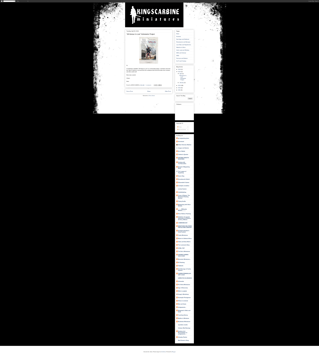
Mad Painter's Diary (183, 340)
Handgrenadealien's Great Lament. (183, 231)
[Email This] (154, 85)
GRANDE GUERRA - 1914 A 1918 (183, 255)
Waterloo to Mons (181, 47)
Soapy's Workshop (183, 294)
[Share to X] (158, 85)
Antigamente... (182, 307)
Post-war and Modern (182, 58)
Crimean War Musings (184, 328)
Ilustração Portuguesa (184, 297)
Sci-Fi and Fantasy (181, 61)
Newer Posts (129, 91)
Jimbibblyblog (182, 192)
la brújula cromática (183, 185)
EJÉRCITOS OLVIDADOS (185, 278)
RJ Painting (181, 262)
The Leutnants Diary (184, 245)
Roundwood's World (184, 179)
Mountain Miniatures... (184, 259)
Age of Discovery (183, 287)
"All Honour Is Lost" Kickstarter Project (140, 34)
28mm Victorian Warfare (184, 144)
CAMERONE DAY (182, 222)
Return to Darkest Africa (185, 238)
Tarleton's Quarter (183, 154)
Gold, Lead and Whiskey (182, 50)
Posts (180, 127)
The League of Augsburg (182, 172)
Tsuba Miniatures (183, 235)
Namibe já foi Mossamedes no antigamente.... (182, 333)
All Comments (182, 129)
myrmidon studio (183, 324)
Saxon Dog (181, 176)
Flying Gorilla (182, 201)
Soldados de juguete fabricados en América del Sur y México (184, 218)
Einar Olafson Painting (184, 213)
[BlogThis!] (156, 85)
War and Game (182, 304)
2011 (179, 90)
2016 (179, 69)
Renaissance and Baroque (183, 42)
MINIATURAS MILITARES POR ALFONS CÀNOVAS (185, 226)
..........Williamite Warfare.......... (182, 209)
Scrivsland (181, 141)
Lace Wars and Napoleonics (183, 44)
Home (149, 91)
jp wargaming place (183, 138)
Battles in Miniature (183, 318)
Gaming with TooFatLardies (182, 163)
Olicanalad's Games (183, 182)
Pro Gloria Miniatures (184, 284)
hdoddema (163, 351)
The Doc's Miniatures (184, 251)
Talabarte (180, 265)
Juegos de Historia (183, 148)
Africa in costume (183, 300)
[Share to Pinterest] (161, 85)
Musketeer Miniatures (184, 321)
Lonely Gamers (182, 189)
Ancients (178, 36)
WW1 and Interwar (181, 53)
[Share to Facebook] (159, 85)
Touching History (183, 315)
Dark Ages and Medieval (182, 39)
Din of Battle (181, 151)
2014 (179, 71)
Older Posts (168, 91)
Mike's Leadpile (182, 291)
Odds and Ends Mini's (184, 241)
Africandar (181, 281)
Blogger (173, 351)
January (182, 82)
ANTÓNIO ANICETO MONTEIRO (183, 158)
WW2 (177, 55)
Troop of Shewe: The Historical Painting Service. (184, 197)
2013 (179, 85)
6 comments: (149, 85)
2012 (179, 87)
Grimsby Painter (182, 337)
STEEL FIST (181, 248)
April (181, 73)
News (177, 33)
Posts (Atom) (152, 95)
